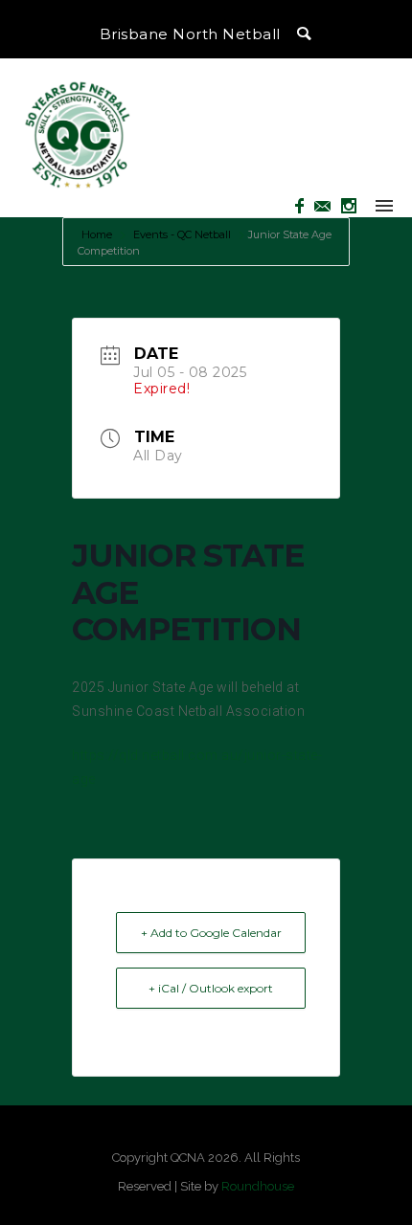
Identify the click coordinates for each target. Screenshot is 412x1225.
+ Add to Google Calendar (211, 932)
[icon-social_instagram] (349, 206)
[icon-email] (327, 206)
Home (98, 234)
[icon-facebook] (304, 206)
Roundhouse (257, 1186)
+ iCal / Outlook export (211, 988)
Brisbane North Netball (190, 34)
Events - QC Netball (182, 234)
